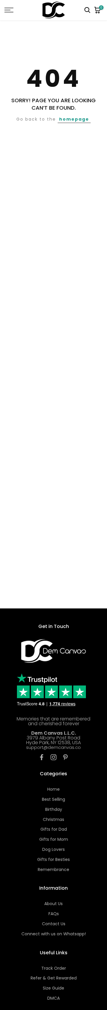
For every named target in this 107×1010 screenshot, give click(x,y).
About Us (53, 904)
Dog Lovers (53, 849)
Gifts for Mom (53, 839)
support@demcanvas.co (53, 747)
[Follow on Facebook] (42, 757)
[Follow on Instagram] (53, 757)
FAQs (53, 914)
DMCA (53, 998)
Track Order (53, 968)
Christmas (53, 819)
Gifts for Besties (53, 859)
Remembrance (53, 869)
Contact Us (53, 924)
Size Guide (53, 988)
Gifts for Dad (53, 829)
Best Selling (53, 799)
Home (53, 789)
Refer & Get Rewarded (54, 978)
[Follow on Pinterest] (65, 757)
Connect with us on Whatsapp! (53, 934)
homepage (74, 119)
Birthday (53, 809)
